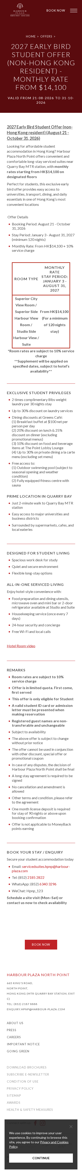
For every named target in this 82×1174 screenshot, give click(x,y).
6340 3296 (47, 884)
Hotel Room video (21, 646)
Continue (41, 1158)
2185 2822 (35, 877)
